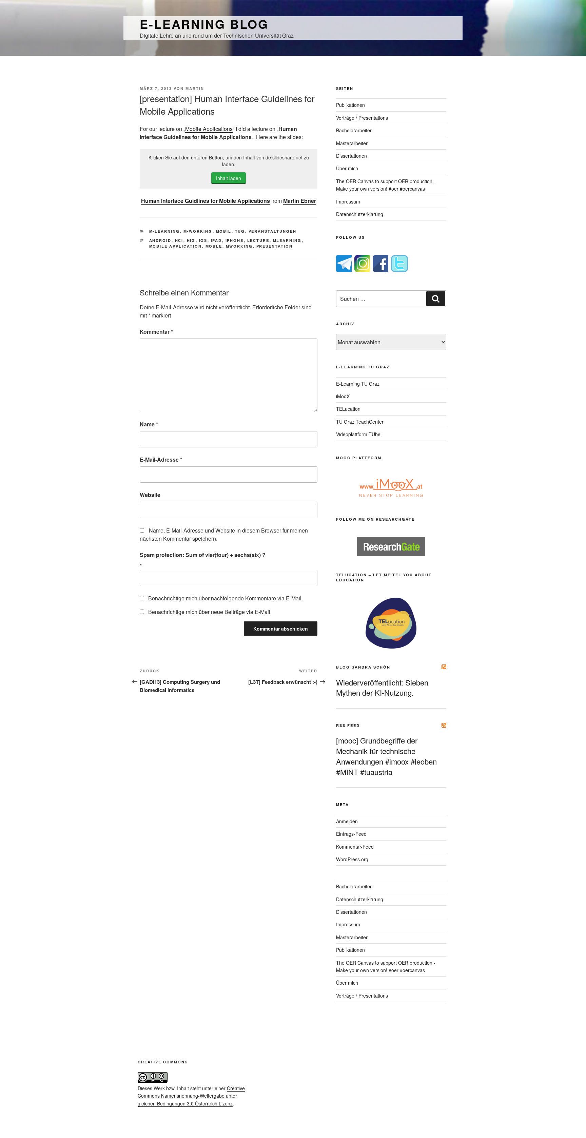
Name (149, 424)
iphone (235, 240)
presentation (274, 246)
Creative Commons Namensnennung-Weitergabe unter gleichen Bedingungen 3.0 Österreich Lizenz (191, 1096)
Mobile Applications (209, 129)
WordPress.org (352, 859)
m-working (198, 231)
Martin (194, 88)
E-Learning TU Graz (357, 383)
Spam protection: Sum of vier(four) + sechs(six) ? (203, 555)
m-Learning (164, 231)
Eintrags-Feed (351, 833)
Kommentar (156, 331)
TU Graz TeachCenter (360, 421)
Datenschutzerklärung (359, 214)
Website (150, 495)
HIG (191, 240)
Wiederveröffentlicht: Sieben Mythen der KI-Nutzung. (382, 687)
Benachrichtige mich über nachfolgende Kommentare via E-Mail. (225, 598)
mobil (224, 231)
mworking (239, 246)
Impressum (348, 201)
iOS (203, 240)
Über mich (347, 168)
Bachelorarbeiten (354, 130)
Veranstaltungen (273, 231)
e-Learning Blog (204, 24)
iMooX (343, 396)
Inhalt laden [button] (228, 178)
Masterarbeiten (352, 143)
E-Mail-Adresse (161, 459)
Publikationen (350, 104)
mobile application (175, 246)
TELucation (348, 408)
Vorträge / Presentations (362, 117)
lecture (258, 240)
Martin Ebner (299, 201)
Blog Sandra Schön (363, 667)
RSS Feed (348, 725)
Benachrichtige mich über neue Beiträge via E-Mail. (210, 612)
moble (214, 246)
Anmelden (347, 821)
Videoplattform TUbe (358, 434)
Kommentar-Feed (355, 846)
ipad (216, 240)
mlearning (287, 240)
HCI (179, 240)
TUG (240, 231)
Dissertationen (351, 155)
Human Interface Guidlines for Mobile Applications (205, 201)
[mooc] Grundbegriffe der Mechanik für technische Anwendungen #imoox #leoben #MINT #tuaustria (386, 756)
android (160, 240)
